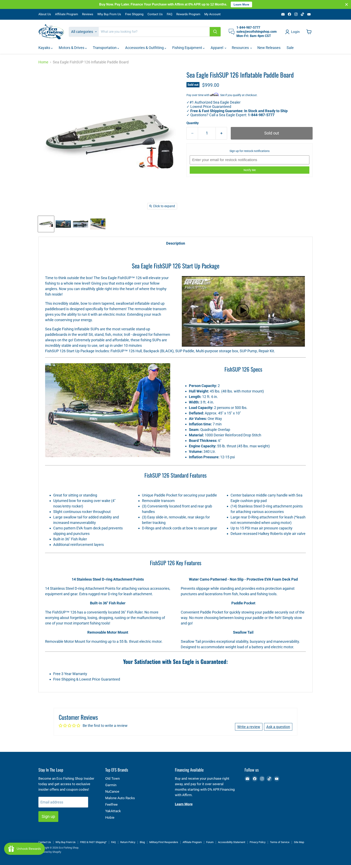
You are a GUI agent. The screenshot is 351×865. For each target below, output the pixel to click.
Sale (290, 48)
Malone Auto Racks (120, 798)
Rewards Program (188, 14)
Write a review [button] (248, 727)
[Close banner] (346, 4)
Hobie (109, 817)
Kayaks (44, 48)
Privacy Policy (257, 842)
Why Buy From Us (109, 14)
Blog (142, 842)
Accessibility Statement (231, 842)
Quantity (192, 123)
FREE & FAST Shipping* (93, 842)
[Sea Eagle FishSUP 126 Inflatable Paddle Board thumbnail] (46, 224)
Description (175, 243)
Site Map (299, 842)
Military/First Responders (163, 842)
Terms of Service (279, 842)
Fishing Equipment (187, 48)
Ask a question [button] (278, 727)
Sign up (48, 816)
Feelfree (111, 804)
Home (43, 62)
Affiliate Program (66, 14)
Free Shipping (134, 14)
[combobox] (154, 31)
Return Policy (127, 842)
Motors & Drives (72, 48)
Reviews (87, 14)
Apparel (217, 48)
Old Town (112, 778)
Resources (241, 48)
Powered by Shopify (49, 851)
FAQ (169, 14)
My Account (212, 14)
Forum (209, 842)
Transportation (105, 48)
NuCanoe (112, 791)
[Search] (215, 31)
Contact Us (155, 14)
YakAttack (113, 811)
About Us (44, 14)
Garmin (110, 785)
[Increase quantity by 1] (221, 133)
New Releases (269, 48)
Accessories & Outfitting (145, 48)
